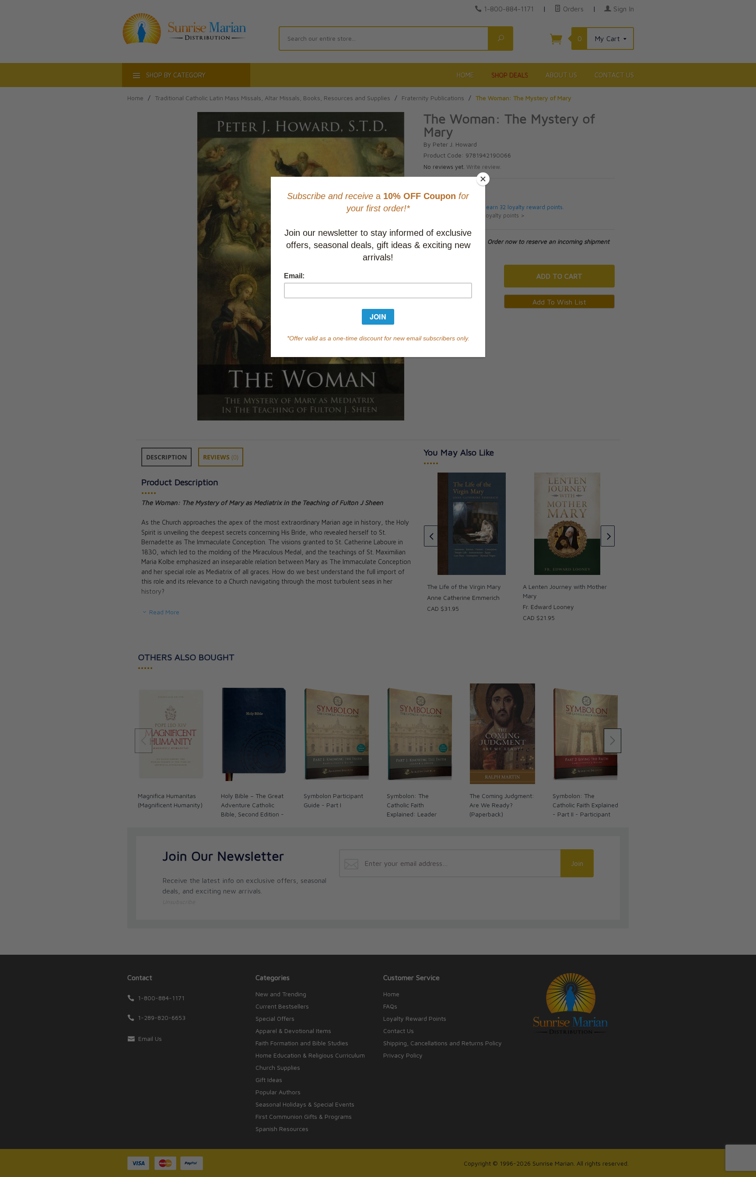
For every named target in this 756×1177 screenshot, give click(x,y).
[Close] (483, 179)
